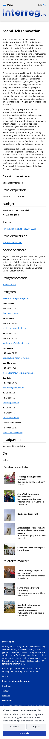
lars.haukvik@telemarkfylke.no (16, 358)
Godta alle (24, 733)
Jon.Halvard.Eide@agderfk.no (16, 343)
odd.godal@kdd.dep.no (13, 387)
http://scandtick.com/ (12, 242)
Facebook (6, 686)
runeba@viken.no (11, 402)
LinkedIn (6, 695)
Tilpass (36, 726)
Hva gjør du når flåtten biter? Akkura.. (31, 480)
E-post (5, 676)
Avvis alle (14, 726)
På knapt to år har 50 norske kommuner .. (30, 610)
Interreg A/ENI (9, 284)
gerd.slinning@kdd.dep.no (15, 328)
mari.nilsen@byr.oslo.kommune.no (19, 373)
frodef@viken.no (10, 313)
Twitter (5, 691)
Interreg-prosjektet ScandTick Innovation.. (31, 499)
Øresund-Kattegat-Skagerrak (16, 298)
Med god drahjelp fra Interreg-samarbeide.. (31, 574)
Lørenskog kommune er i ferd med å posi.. (31, 592)
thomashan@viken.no (12, 432)
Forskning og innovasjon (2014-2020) (19, 228)
